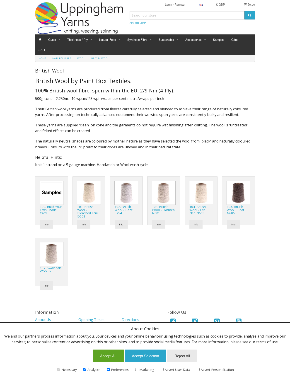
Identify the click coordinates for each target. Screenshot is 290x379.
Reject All (182, 355)
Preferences (120, 369)
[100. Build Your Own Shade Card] (51, 192)
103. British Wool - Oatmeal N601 (163, 210)
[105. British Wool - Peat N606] (238, 192)
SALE (42, 50)
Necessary (69, 369)
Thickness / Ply (77, 39)
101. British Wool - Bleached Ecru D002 (87, 211)
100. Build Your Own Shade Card (51, 210)
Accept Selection (145, 355)
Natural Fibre (107, 39)
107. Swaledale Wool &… (51, 269)
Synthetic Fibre (137, 39)
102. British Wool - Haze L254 (124, 210)
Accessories (193, 39)
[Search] (249, 15)
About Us (43, 319)
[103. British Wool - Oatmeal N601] (163, 192)
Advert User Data (177, 369)
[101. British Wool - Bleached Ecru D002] (89, 192)
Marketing (146, 369)
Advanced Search (138, 22)
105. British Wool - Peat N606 (235, 210)
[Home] (40, 39)
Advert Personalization (217, 369)
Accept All (108, 355)
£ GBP (220, 4)
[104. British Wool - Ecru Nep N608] (201, 192)
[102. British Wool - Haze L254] (126, 192)
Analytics (93, 369)
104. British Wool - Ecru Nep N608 (197, 210)
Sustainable (166, 39)
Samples (219, 39)
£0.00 (251, 4)
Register (179, 4)
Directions (130, 319)
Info (46, 224)
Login (168, 4)
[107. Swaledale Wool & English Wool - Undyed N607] (51, 253)
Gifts (234, 39)
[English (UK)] (201, 4)
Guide (52, 39)
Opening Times (91, 319)
